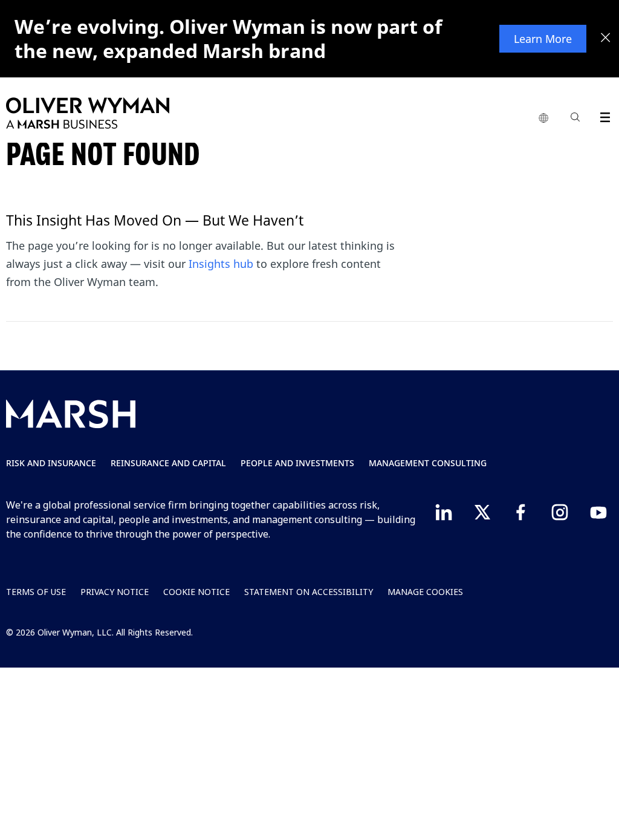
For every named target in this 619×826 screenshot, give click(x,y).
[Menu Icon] (602, 115)
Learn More (543, 38)
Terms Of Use (36, 591)
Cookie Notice (196, 591)
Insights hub (221, 263)
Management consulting (428, 463)
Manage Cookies (425, 591)
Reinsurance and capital (168, 463)
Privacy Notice (114, 591)
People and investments (297, 463)
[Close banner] (605, 38)
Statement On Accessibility (308, 591)
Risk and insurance (51, 463)
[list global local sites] (543, 118)
